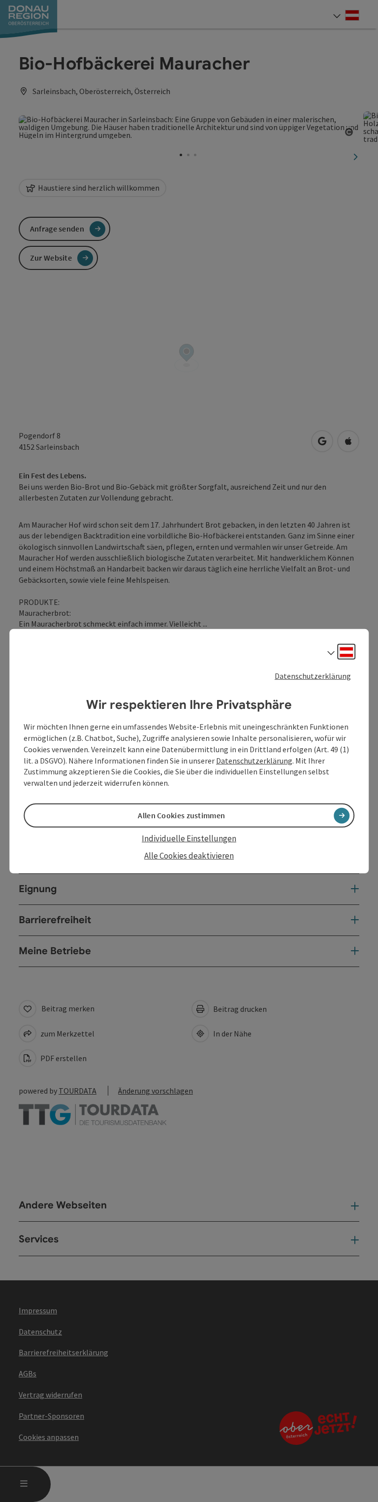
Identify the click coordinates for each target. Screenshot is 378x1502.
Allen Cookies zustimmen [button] (181, 815)
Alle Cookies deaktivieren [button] (189, 855)
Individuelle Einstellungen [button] (189, 838)
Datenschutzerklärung (313, 675)
